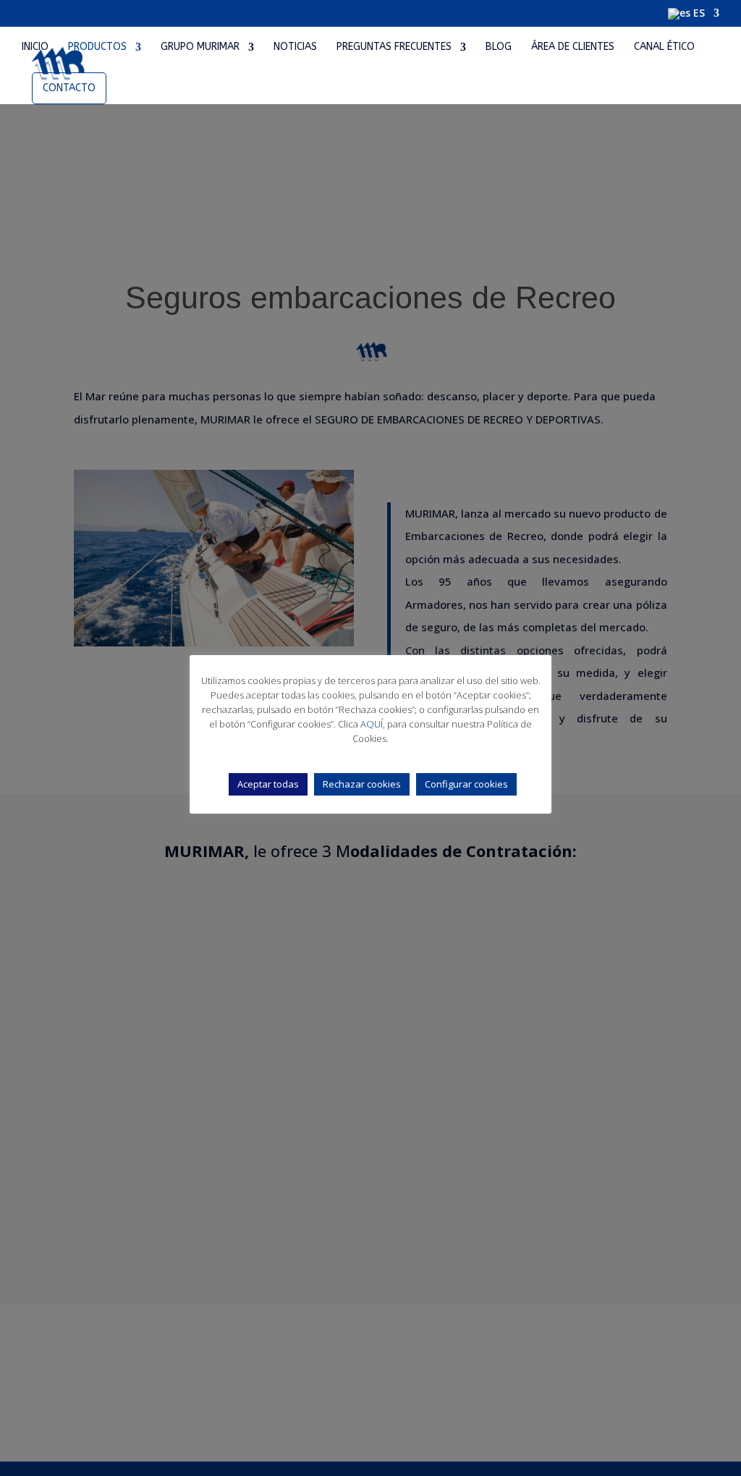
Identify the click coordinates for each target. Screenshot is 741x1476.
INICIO (35, 47)
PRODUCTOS (97, 47)
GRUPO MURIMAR (200, 47)
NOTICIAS (295, 47)
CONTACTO (69, 88)
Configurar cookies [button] (466, 783)
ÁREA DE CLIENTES (572, 47)
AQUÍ (371, 723)
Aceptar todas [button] (268, 783)
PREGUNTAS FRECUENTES (394, 47)
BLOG (499, 47)
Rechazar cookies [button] (362, 783)
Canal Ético (664, 47)
